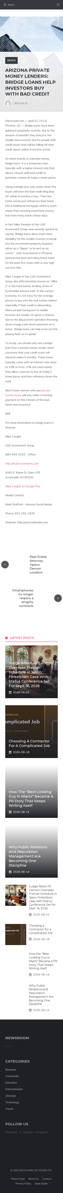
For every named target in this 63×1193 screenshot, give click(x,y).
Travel (9, 1108)
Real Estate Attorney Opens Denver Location (38, 564)
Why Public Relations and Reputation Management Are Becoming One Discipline (28, 856)
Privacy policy (23, 1183)
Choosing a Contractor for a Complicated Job (40, 929)
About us (33, 1178)
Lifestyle (10, 1095)
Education (11, 1082)
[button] (58, 5)
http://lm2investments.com (22, 463)
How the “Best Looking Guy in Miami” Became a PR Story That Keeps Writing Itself (43, 961)
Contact (46, 1178)
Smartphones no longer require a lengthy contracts (22, 598)
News (11, 60)
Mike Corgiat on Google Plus (22, 486)
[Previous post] (5, 565)
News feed (18, 1178)
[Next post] (58, 598)
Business (10, 1069)
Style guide (41, 1183)
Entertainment (14, 1089)
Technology (12, 1102)
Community (12, 1076)
